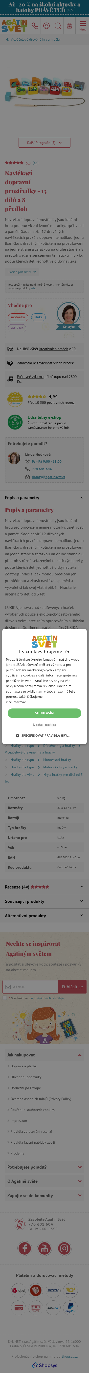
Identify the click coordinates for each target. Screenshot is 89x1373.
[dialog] (44, 686)
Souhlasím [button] (44, 713)
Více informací (16, 702)
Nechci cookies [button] (44, 725)
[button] (44, 735)
